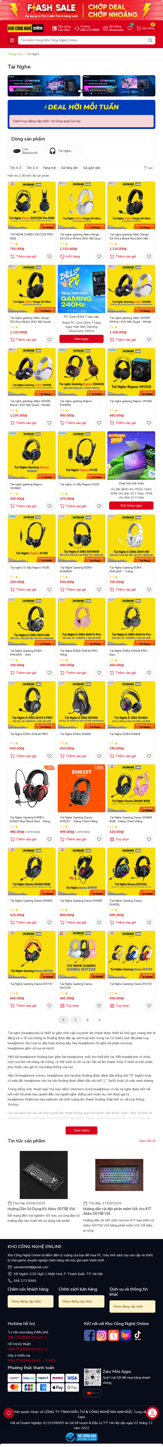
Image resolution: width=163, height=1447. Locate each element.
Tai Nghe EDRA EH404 (125, 734)
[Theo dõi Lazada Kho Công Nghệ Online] (125, 1335)
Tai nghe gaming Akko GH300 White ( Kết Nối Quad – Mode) (131, 320)
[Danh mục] (12, 40)
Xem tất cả (147, 1141)
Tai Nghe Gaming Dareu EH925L (126, 903)
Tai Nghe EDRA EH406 (75, 734)
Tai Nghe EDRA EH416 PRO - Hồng (80, 653)
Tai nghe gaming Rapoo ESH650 (76, 403)
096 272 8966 (25, 1280)
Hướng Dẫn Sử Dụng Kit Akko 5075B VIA (41, 1209)
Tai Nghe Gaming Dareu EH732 (131, 984)
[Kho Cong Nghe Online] (81, 10)
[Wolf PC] (44, 85)
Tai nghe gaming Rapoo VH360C (26, 486)
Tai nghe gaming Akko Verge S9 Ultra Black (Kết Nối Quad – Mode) (31, 320)
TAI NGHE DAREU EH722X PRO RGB (31, 236)
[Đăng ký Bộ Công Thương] (81, 1437)
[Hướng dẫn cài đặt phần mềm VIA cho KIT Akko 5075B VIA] (119, 1175)
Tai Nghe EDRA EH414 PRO (29, 734)
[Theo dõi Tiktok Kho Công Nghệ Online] (137, 1335)
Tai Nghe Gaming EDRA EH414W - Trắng (126, 569)
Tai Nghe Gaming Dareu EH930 (81, 901)
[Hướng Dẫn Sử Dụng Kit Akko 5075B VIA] (44, 1175)
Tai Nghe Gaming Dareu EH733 (31, 984)
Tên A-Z (15, 168)
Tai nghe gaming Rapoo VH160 (131, 401)
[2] (99, 1020)
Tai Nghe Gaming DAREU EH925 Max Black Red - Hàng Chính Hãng (30, 820)
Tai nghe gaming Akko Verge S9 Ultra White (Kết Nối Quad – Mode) (81, 237)
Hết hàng (73, 256)
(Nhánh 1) (27, 1337)
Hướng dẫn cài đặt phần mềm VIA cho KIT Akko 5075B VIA (117, 1211)
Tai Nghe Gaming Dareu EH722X (76, 986)
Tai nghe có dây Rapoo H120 (79, 484)
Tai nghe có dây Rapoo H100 (29, 568)
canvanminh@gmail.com (31, 1267)
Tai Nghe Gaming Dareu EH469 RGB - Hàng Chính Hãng (131, 819)
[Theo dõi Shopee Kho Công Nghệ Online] (113, 1335)
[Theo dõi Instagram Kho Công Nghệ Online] (101, 1335)
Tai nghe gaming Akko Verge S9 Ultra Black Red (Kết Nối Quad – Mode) (129, 237)
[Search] (150, 40)
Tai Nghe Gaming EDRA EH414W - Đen (26, 653)
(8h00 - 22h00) (32, 1360)
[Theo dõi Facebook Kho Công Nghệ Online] (89, 1335)
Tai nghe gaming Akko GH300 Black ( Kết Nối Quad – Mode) (30, 403)
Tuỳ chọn (122, 839)
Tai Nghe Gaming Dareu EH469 (31, 901)
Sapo (81, 1417)
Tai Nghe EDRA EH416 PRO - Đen (129, 653)
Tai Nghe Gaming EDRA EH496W (76, 569)
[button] (149, 86)
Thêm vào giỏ (26, 256)
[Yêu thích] (49, 256)
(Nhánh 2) (27, 1349)
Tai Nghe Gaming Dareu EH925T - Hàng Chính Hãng (79, 819)
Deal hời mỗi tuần (83, 107)
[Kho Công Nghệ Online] (25, 28)
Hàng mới (49, 168)
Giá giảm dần (91, 168)
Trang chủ (15, 54)
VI (93, 1393)
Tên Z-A (32, 168)
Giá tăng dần (69, 168)
